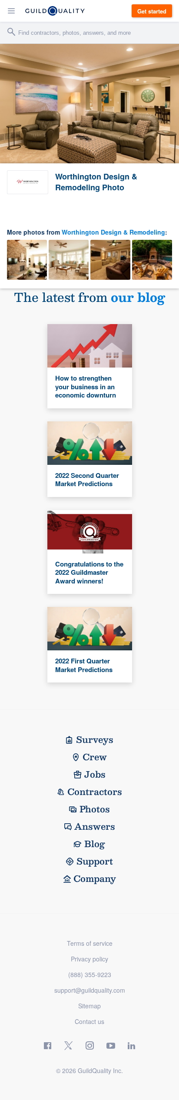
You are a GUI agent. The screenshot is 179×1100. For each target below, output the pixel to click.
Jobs (95, 774)
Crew (95, 757)
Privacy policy (89, 958)
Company (94, 878)
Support (94, 861)
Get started (151, 11)
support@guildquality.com (89, 990)
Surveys (94, 739)
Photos (95, 809)
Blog (94, 844)
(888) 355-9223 (89, 974)
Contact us (89, 1021)
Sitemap (89, 1005)
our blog (138, 297)
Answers (94, 826)
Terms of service (90, 943)
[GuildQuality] (54, 11)
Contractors (94, 791)
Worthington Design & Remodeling (113, 232)
